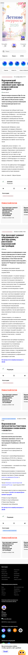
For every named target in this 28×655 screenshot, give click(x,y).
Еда (3, 587)
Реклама (4, 612)
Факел (14, 56)
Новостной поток (9, 203)
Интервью (4, 575)
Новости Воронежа (7, 76)
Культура (4, 571)
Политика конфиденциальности (10, 599)
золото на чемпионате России (10, 477)
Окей (5, 651)
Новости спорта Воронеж (8, 418)
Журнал (4, 593)
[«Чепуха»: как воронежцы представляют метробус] (23, 63)
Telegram (3, 636)
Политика (16, 569)
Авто (3, 591)
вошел (23, 165)
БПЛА (22, 56)
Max (3, 630)
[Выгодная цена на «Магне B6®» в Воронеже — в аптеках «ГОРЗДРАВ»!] (11, 63)
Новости (4, 56)
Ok (15, 630)
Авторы (16, 577)
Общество (5, 573)
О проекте (4, 614)
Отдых (3, 595)
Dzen (20, 630)
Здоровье (17, 589)
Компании (16, 575)
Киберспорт (17, 591)
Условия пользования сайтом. (9, 601)
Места (16, 593)
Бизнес (3, 589)
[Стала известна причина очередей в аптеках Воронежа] (4, 63)
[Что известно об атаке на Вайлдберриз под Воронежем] (17, 63)
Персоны (16, 595)
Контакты (4, 615)
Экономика (5, 579)
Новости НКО (18, 579)
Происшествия (6, 577)
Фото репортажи (19, 587)
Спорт (16, 571)
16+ (2, 611)
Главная (6, 70)
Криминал (16, 573)
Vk (9, 630)
